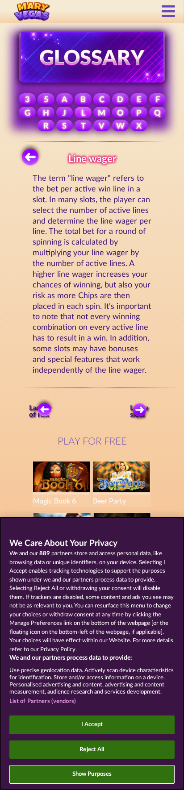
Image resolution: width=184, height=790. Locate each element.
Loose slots (139, 411)
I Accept (92, 725)
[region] (92, 653)
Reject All (91, 750)
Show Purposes (92, 774)
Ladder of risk (39, 411)
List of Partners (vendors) (42, 701)
